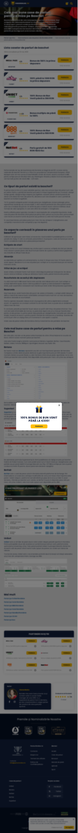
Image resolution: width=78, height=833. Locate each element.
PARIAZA (39, 426)
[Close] (59, 405)
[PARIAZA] (39, 409)
